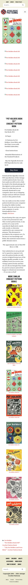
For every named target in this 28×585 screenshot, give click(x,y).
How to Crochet (11, 564)
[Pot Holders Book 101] (14, 51)
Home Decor (18, 561)
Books (19, 564)
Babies (7, 558)
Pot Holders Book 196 (14, 417)
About (7, 2)
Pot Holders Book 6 (14, 524)
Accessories (9, 561)
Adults (20, 558)
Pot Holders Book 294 (14, 445)
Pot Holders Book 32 (14, 472)
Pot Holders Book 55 (14, 499)
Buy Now (14, 170)
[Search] (23, 5)
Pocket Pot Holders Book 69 (14, 307)
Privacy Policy (18, 2)
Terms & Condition (14, 581)
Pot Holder (8, 540)
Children (13, 558)
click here (10, 213)
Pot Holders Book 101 (14, 392)
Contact (12, 2)
